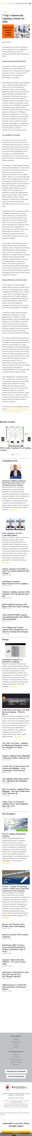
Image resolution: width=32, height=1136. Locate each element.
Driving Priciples (16, 1042)
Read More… (14, 510)
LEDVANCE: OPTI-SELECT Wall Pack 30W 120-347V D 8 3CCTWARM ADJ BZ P (15, 974)
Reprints (16, 1054)
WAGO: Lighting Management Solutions (14, 835)
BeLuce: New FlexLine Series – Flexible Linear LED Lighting (14, 925)
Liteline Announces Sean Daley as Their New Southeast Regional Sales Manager (16, 571)
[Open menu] (30, 3)
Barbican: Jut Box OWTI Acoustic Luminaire (15, 936)
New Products (8, 813)
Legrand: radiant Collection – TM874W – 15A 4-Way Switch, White (14, 962)
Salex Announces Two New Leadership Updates (12, 534)
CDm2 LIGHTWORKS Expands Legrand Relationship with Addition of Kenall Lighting (16, 617)
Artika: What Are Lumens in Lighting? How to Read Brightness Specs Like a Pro (15, 804)
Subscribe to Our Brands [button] (16, 1071)
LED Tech (4, 12)
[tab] (12, 454)
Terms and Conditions (16, 1059)
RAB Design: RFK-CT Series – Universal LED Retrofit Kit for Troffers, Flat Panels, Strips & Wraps (14, 948)
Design (5, 639)
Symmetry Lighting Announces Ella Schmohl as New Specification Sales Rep (16, 594)
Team (16, 1044)
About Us (16, 1039)
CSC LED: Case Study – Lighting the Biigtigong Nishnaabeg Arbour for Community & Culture (15, 745)
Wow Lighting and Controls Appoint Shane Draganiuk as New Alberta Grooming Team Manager (15, 629)
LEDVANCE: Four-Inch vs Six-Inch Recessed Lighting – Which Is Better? (15, 712)
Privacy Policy (16, 1057)
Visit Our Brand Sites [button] (16, 1076)
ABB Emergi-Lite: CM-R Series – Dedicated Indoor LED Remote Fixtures (15, 987)
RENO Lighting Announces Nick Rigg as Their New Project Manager (16, 605)
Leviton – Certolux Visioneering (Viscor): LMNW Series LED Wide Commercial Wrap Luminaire (15, 888)
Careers (16, 1046)
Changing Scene (10, 460)
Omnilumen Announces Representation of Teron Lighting (15, 582)
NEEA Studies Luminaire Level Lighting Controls (15, 449)
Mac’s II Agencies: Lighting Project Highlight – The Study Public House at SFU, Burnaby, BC (16, 791)
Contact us (16, 1064)
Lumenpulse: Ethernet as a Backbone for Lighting (12, 661)
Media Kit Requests (16, 1062)
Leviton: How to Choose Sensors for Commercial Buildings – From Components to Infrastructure (15, 768)
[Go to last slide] (2, 439)
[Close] (30, 1122)
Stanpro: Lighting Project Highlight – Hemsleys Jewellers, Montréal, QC (16, 757)
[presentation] (16, 435)
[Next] (29, 439)
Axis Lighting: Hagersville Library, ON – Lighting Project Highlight (15, 780)
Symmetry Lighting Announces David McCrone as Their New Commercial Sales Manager (14, 483)
